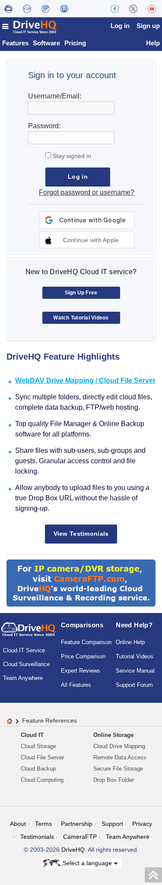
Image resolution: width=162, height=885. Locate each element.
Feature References (49, 720)
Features (15, 43)
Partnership (76, 823)
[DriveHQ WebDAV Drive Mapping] (8, 8)
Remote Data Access (119, 757)
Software (46, 43)
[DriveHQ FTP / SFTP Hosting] (27, 8)
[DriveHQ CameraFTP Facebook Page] (114, 8)
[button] (86, 239)
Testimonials (37, 836)
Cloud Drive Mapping (119, 746)
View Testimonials (81, 533)
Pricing (75, 43)
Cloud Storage (38, 746)
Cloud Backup (38, 768)
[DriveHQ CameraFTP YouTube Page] (151, 8)
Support (112, 823)
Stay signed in (71, 155)
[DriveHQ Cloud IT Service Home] (30, 26)
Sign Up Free (81, 293)
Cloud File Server (42, 757)
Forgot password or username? (86, 192)
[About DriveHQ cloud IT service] (28, 633)
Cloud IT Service (24, 650)
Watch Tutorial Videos (80, 318)
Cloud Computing (42, 780)
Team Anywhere (23, 678)
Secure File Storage (118, 768)
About (18, 823)
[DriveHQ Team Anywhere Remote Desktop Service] (64, 8)
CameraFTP (80, 836)
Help (153, 43)
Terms (43, 823)
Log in (120, 25)
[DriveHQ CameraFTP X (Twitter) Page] (133, 8)
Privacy (142, 823)
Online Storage (113, 735)
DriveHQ (73, 849)
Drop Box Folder (113, 780)
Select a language (88, 862)
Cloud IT (32, 735)
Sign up (148, 25)
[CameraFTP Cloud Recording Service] (45, 8)
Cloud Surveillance (26, 664)
